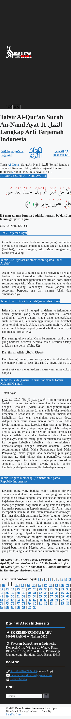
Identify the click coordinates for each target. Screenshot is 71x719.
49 (7, 596)
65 (23, 600)
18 (50, 585)
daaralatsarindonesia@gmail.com (31, 675)
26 (23, 589)
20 (62, 585)
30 (45, 589)
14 (28, 585)
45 (56, 593)
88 (7, 607)
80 (34, 603)
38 (18, 593)
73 (67, 600)
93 (34, 607)
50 (12, 596)
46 (62, 593)
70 (51, 600)
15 (34, 585)
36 (7, 593)
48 (1, 596)
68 (40, 600)
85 (62, 603)
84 (56, 603)
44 (51, 593)
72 (62, 600)
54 (34, 596)
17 (45, 585)
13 (22, 585)
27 (29, 589)
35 (1, 593)
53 (29, 596)
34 (67, 589)
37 (12, 593)
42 (40, 593)
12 (17, 585)
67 (34, 600)
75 (7, 603)
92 (29, 607)
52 (23, 596)
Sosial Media (18, 679)
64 (18, 600)
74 (1, 603)
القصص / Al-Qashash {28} (61, 153)
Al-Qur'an (14, 164)
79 (29, 603)
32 (56, 589)
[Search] (46, 696)
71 (56, 600)
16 (39, 585)
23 (7, 589)
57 (51, 596)
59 (62, 596)
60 (67, 596)
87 (1, 607)
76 (12, 603)
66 (29, 600)
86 (67, 603)
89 (12, 607)
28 (34, 589)
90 (18, 607)
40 (29, 593)
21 (67, 585)
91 (23, 607)
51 (18, 596)
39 (23, 593)
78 (23, 603)
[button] (9, 106)
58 (56, 596)
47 (67, 593)
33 (62, 589)
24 (12, 589)
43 (45, 593)
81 (40, 603)
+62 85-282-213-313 (23, 671)
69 (45, 600)
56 (45, 596)
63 (12, 600)
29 (40, 589)
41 (34, 593)
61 (1, 600)
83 (51, 603)
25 (18, 589)
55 (40, 596)
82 (45, 603)
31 (51, 589)
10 (3, 585)
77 (18, 603)
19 (56, 585)
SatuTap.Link (13, 714)
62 (7, 600)
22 (1, 589)
